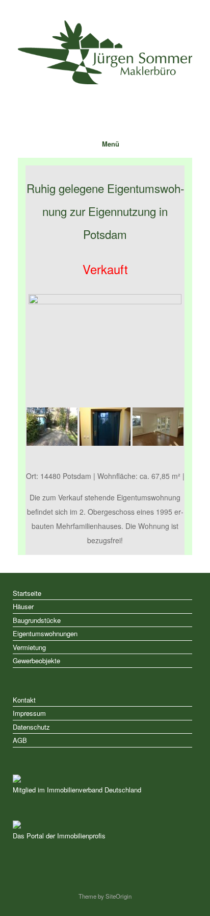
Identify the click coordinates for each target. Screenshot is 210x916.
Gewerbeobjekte (36, 660)
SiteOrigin (119, 896)
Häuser (23, 606)
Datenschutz (31, 727)
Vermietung (29, 647)
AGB (20, 740)
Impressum (29, 713)
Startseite (27, 593)
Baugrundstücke (37, 620)
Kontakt (24, 700)
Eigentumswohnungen (45, 633)
